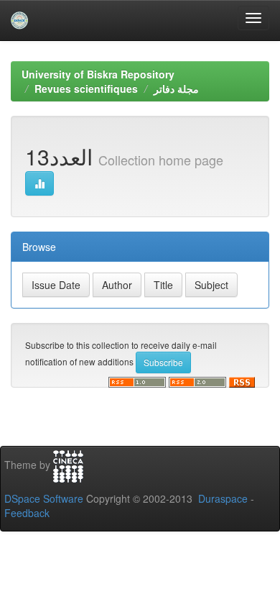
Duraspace (223, 498)
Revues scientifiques (86, 88)
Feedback (27, 513)
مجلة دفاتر (176, 88)
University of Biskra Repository (98, 74)
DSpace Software (43, 498)
